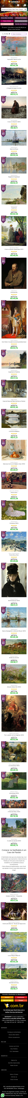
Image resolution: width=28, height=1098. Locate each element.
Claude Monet (14, 57)
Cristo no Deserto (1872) (14, 122)
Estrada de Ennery (14, 982)
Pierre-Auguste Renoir (14, 553)
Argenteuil (14, 208)
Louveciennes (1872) (14, 765)
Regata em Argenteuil (14, 177)
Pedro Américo (14, 340)
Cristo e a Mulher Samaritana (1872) (14, 249)
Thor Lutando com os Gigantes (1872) (14, 735)
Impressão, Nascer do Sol (14, 59)
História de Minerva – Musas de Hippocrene (14, 923)
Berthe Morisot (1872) (14, 600)
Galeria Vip (7, 24)
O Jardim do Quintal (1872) (14, 841)
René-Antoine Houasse (14, 922)
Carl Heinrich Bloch (14, 247)
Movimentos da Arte (21, 21)
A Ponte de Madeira (14, 431)
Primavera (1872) (14, 523)
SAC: (14, 1086)
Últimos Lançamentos (14, 1037)
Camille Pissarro (14, 462)
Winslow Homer (14, 656)
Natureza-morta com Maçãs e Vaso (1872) (14, 464)
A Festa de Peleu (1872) (14, 811)
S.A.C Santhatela (14, 1051)
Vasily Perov (14, 290)
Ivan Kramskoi (14, 120)
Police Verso (14, 492)
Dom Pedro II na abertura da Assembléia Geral (14, 342)
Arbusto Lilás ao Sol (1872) (14, 687)
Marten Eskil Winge (14, 733)
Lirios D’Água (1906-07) (14, 955)
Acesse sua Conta (14, 1046)
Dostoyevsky (14, 292)
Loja (16, 12)
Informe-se (14, 1077)
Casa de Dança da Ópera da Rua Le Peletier (14, 401)
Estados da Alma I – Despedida (14, 896)
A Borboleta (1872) (14, 793)
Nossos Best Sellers (14, 1034)
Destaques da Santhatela (14, 1032)
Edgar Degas (14, 399)
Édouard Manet (14, 599)
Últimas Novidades (21, 18)
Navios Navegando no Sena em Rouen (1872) (14, 631)
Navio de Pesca (14, 149)
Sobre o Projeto (14, 1074)
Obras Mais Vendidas (7, 18)
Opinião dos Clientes (21, 24)
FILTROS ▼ (7, 34)
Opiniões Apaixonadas (14, 1063)
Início (11, 12)
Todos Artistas (7, 21)
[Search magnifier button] (25, 9)
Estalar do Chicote (14, 657)
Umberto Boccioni (14, 894)
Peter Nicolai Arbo (14, 86)
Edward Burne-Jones (14, 810)
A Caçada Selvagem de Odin (14, 88)
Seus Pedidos (14, 1048)
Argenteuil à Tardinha (14, 372)
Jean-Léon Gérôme (14, 490)
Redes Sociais (14, 1065)
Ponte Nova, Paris (14, 555)
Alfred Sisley (14, 839)
